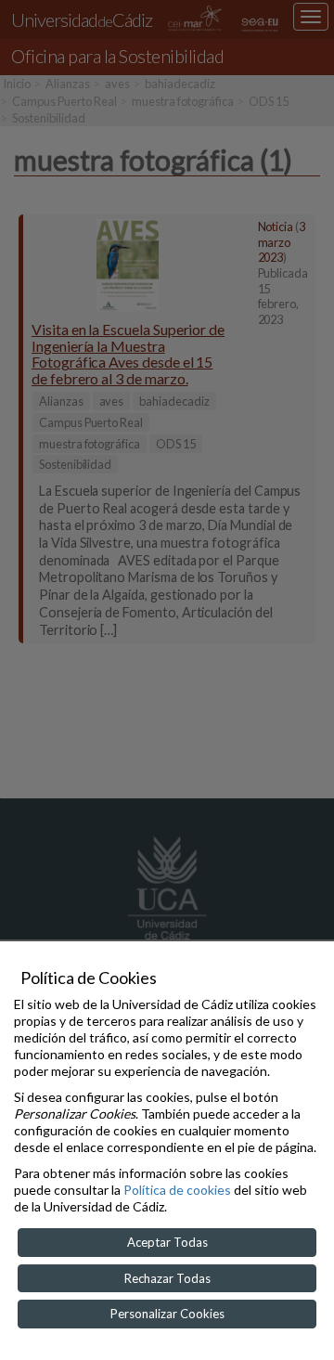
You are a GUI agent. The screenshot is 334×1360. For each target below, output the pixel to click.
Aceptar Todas (167, 1242)
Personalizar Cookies (167, 1313)
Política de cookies (177, 1190)
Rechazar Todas (167, 1278)
